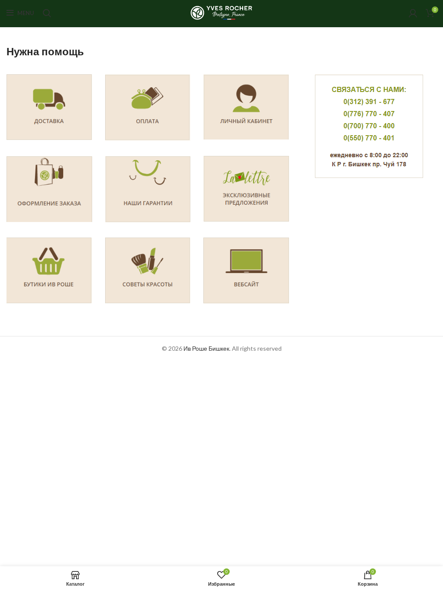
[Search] (47, 13)
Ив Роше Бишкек (206, 348)
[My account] (412, 13)
